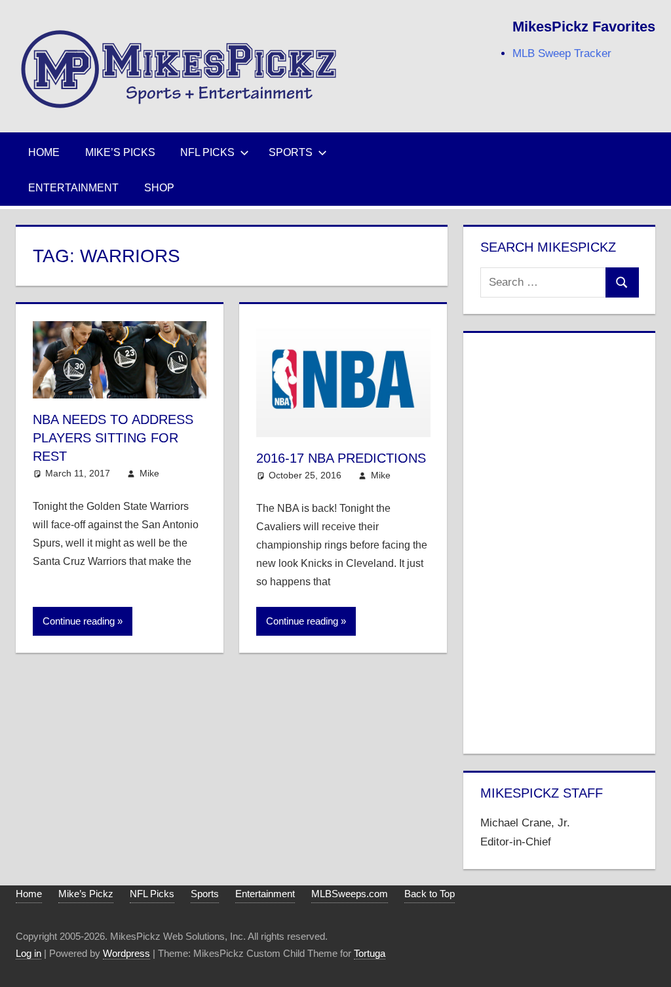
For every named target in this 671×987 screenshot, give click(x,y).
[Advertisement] (559, 540)
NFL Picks (207, 152)
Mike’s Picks (120, 152)
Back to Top (429, 893)
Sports (291, 152)
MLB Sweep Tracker (561, 53)
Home (44, 152)
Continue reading (79, 621)
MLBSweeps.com (349, 893)
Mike (149, 473)
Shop (159, 187)
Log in (28, 953)
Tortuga (369, 953)
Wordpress (126, 953)
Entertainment (73, 187)
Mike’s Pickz (85, 893)
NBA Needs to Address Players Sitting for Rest (113, 437)
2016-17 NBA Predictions (341, 458)
